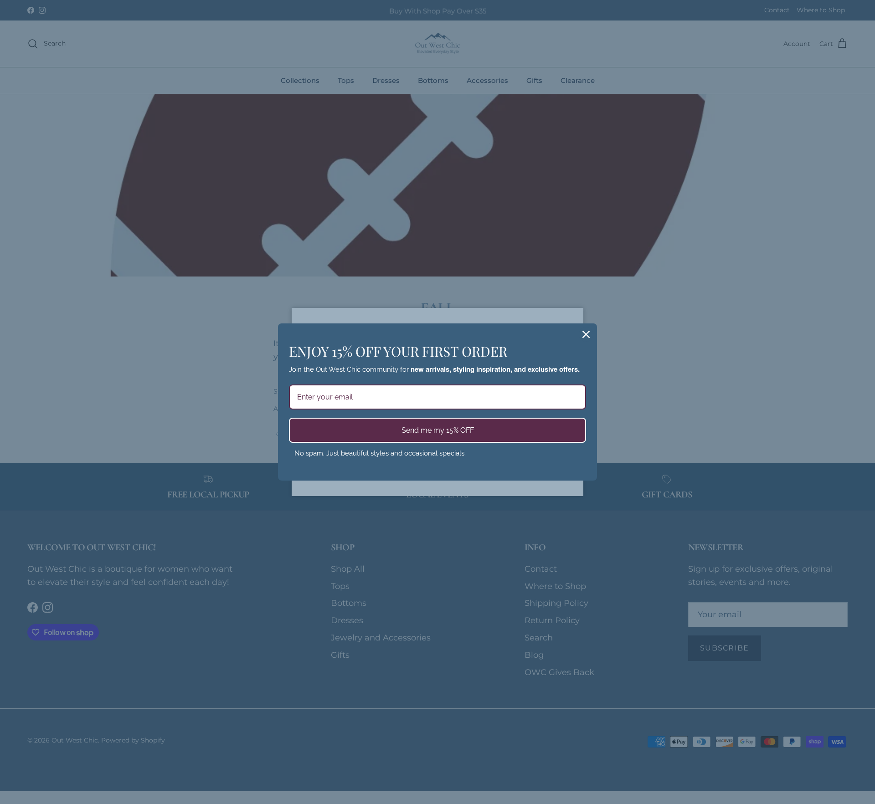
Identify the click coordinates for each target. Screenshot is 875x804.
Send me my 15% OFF (437, 430)
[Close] (586, 334)
